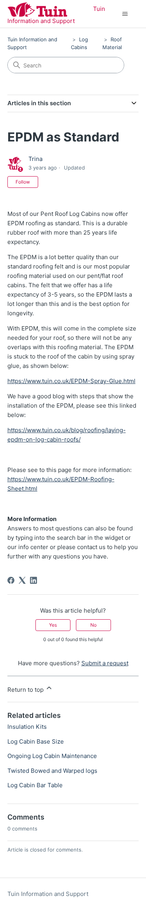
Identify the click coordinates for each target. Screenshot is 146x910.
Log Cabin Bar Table (35, 785)
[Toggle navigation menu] (125, 14)
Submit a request (104, 663)
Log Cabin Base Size (35, 741)
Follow (23, 182)
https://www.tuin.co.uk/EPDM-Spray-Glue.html (71, 381)
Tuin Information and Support (47, 894)
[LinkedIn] (33, 580)
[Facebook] (10, 580)
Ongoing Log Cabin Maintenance (52, 756)
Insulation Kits (27, 726)
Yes (53, 625)
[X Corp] (22, 580)
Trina (35, 159)
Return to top (26, 689)
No (93, 625)
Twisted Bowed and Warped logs (52, 770)
